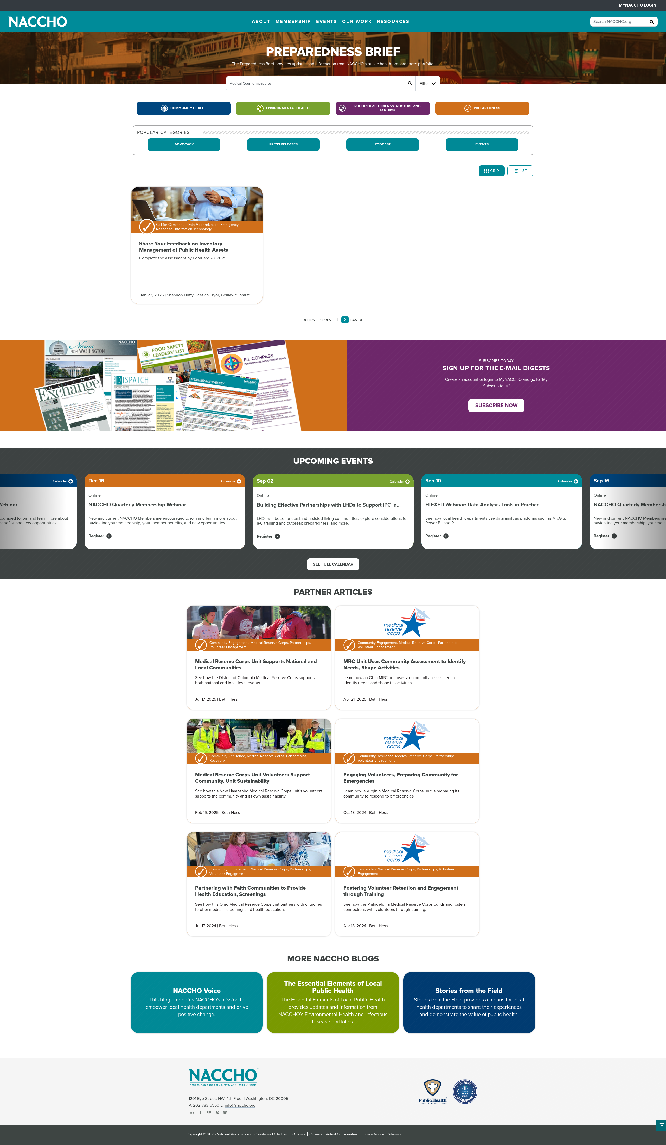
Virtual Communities (342, 1134)
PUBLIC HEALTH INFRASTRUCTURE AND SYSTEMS (387, 108)
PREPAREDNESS (487, 108)
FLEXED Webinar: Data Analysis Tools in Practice (482, 505)
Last (355, 320)
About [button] (261, 21)
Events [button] (326, 21)
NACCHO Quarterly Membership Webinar (137, 505)
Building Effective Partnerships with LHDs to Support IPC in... (329, 505)
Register (96, 536)
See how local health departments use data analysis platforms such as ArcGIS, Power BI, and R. (495, 521)
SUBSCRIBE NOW (496, 405)
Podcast (383, 144)
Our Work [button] (357, 21)
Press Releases (283, 144)
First (311, 320)
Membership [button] (293, 21)
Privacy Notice (372, 1134)
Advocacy (184, 144)
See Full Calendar (333, 564)
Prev (326, 320)
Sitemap (394, 1134)
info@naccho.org (240, 1105)
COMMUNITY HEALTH (188, 108)
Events (482, 144)
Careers (315, 1134)
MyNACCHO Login (637, 5)
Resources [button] (393, 21)
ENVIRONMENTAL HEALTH (288, 108)
